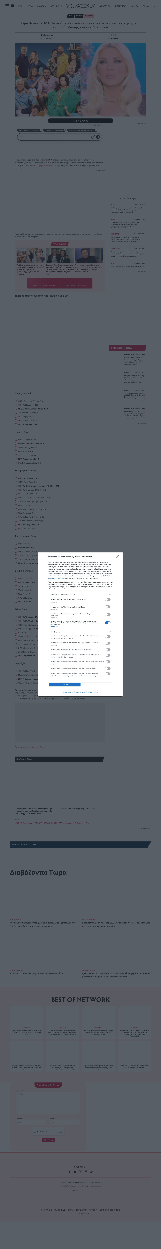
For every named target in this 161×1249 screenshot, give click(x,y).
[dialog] (80, 624)
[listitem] (80, 594)
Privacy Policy (93, 692)
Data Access (80, 692)
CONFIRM (65, 684)
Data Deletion (68, 692)
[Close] (118, 557)
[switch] (108, 599)
